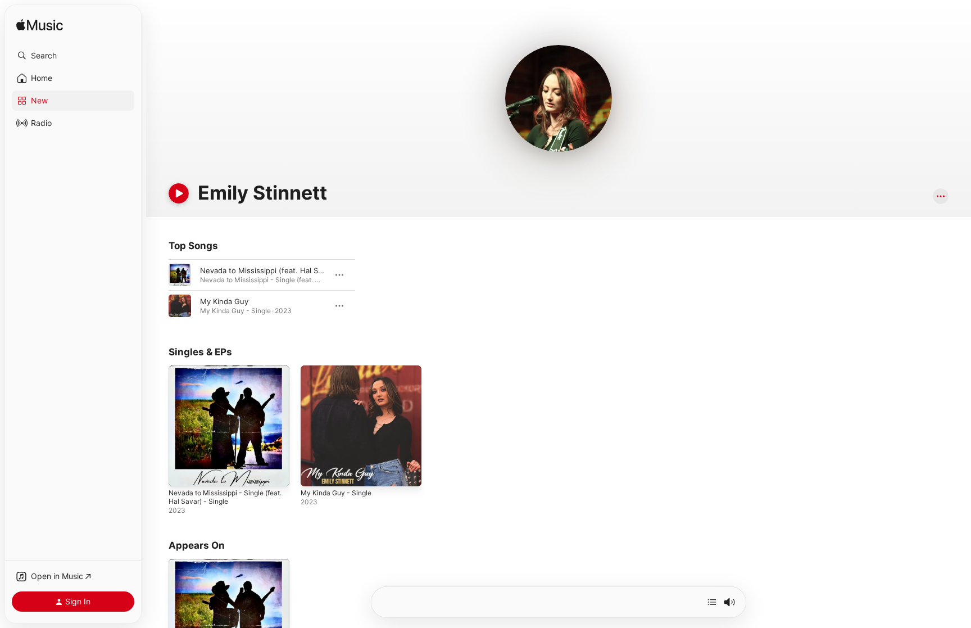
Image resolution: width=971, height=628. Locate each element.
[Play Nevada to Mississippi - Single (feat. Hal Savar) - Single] (182, 472)
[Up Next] (712, 602)
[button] (73, 55)
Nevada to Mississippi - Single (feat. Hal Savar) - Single (221, 374)
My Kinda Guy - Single (339, 369)
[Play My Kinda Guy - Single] (314, 472)
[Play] (179, 193)
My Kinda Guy (224, 301)
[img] (39, 25)
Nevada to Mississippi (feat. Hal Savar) (267, 270)
